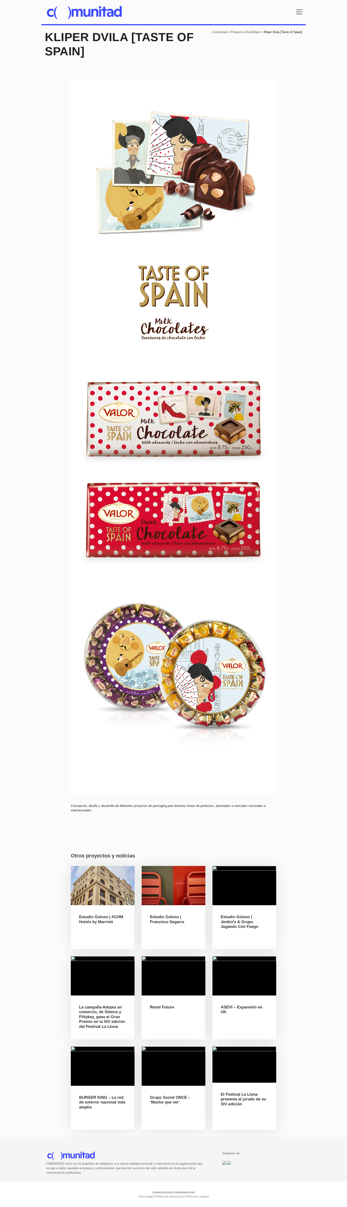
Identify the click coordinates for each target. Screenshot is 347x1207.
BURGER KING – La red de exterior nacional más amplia (102, 1102)
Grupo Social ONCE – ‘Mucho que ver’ (170, 1099)
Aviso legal (145, 1196)
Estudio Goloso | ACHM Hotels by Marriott (101, 919)
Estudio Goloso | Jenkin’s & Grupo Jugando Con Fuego (239, 922)
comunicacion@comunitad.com (173, 1192)
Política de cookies (197, 1196)
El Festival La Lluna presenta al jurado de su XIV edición (243, 1099)
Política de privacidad (169, 1196)
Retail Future (162, 1007)
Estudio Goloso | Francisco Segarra (167, 919)
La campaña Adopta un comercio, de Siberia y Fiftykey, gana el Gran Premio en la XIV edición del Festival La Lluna (102, 1017)
